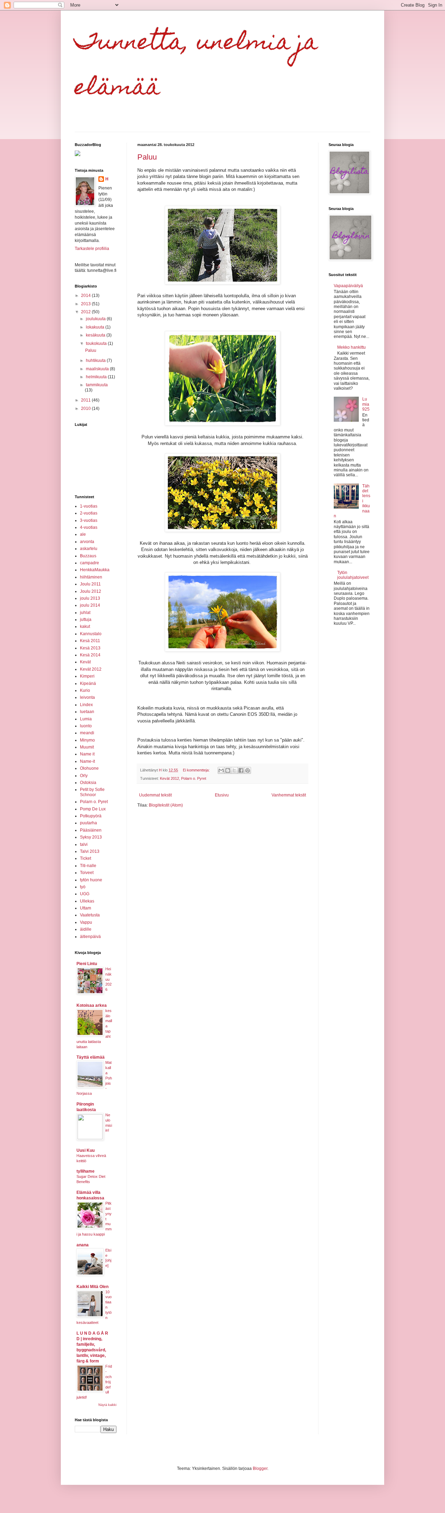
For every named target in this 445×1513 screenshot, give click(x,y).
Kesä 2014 (90, 655)
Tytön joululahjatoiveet (353, 575)
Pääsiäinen (91, 830)
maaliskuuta (98, 368)
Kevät (85, 662)
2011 (86, 400)
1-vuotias (88, 506)
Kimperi (87, 676)
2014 (86, 295)
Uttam (85, 908)
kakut (85, 626)
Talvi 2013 (89, 851)
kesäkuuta (96, 335)
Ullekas (87, 901)
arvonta (87, 541)
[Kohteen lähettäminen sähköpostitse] (221, 770)
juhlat (85, 612)
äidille (85, 929)
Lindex (86, 704)
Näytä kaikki (107, 1405)
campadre (89, 562)
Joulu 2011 (90, 584)
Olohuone (89, 768)
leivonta (87, 697)
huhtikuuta (96, 360)
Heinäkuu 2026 (108, 979)
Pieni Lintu (86, 963)
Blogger (260, 1468)
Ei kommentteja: (197, 770)
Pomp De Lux (93, 809)
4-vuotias (88, 527)
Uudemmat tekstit (155, 795)
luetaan (87, 711)
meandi (87, 732)
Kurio (85, 690)
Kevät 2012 (169, 778)
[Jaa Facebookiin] (240, 770)
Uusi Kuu (85, 1150)
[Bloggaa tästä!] (227, 770)
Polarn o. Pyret (193, 778)
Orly (84, 775)
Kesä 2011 (90, 640)
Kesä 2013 (90, 648)
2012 (86, 311)
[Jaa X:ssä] (234, 770)
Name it (87, 754)
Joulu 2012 (90, 591)
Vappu (86, 922)
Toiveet (87, 872)
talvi (84, 844)
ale (83, 534)
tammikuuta (97, 384)
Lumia (86, 719)
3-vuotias (88, 520)
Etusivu (222, 795)
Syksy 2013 (91, 837)
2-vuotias (88, 513)
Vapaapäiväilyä (348, 285)
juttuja (85, 619)
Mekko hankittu (351, 347)
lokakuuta (95, 327)
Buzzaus (88, 555)
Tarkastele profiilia (92, 248)
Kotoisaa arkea (91, 1005)
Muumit (87, 747)
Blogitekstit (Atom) (166, 805)
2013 (86, 303)
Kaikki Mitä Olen (92, 1286)
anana (82, 1245)
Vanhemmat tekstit (289, 795)
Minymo (87, 740)
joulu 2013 (90, 598)
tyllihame (85, 1171)
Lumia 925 (366, 404)
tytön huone (91, 879)
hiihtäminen (91, 577)
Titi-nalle (88, 865)
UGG (84, 893)
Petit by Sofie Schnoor (92, 792)
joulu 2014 (90, 605)
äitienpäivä (90, 936)
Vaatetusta (90, 915)
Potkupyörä (91, 816)
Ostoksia (88, 782)
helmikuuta (97, 376)
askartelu (88, 548)
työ (83, 886)
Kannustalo (91, 633)
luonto (86, 725)
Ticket (85, 858)
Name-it (87, 761)
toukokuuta (97, 343)
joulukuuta (96, 318)
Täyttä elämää (90, 1057)
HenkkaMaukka (95, 569)
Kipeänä (88, 683)
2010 (86, 408)
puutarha (88, 822)
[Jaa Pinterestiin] (247, 770)
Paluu (147, 157)
